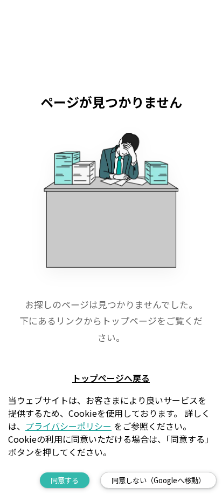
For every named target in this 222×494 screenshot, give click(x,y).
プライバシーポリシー (68, 425)
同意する (65, 480)
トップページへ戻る (111, 377)
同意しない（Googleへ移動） (158, 480)
